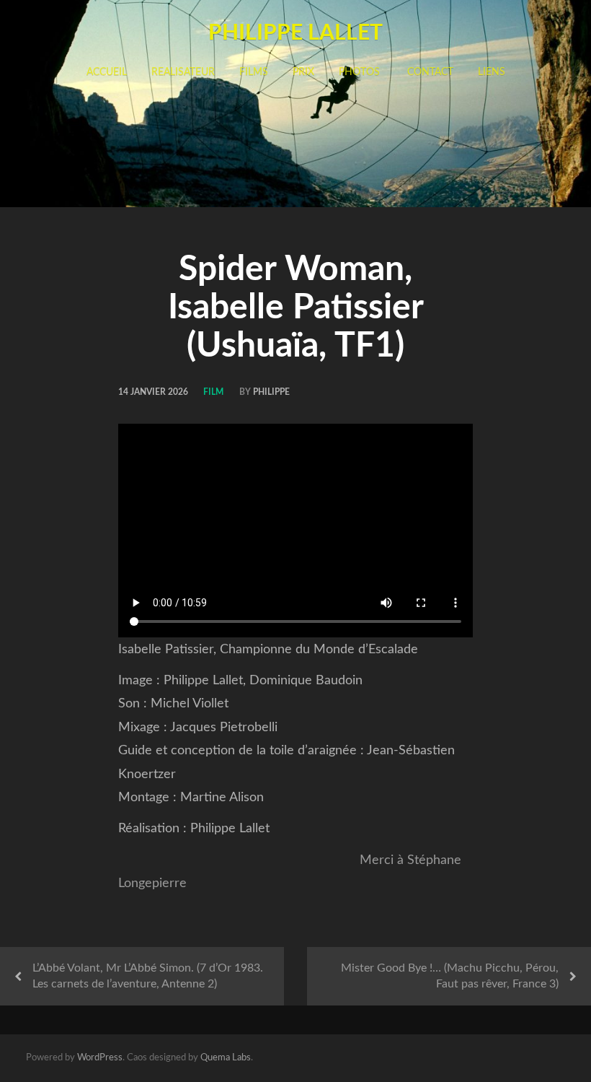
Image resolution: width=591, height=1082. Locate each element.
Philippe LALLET (295, 33)
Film (213, 392)
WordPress (100, 1058)
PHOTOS (359, 72)
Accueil (106, 72)
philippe (271, 392)
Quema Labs (225, 1058)
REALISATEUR (183, 72)
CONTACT (428, 72)
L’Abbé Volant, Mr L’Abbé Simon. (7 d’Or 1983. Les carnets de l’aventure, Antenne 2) (147, 976)
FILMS (253, 72)
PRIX (303, 72)
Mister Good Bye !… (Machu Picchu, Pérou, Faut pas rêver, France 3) (450, 976)
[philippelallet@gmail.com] (520, 1058)
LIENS (491, 72)
